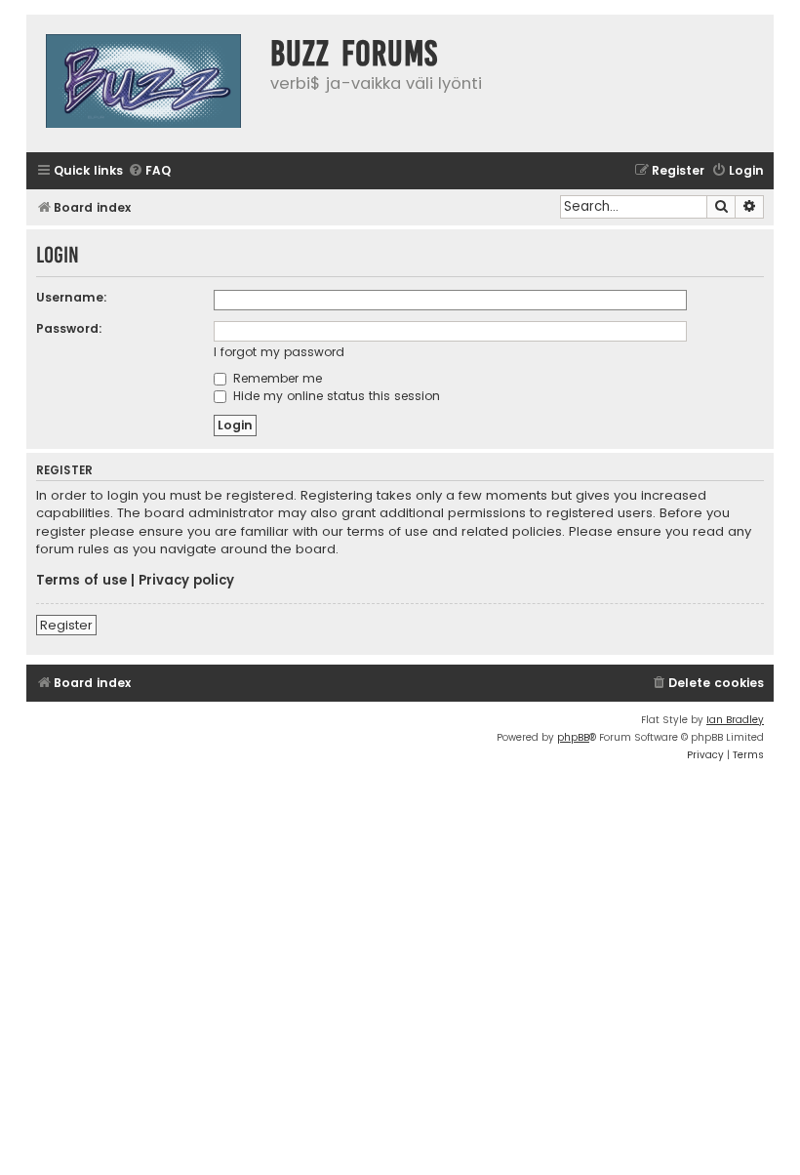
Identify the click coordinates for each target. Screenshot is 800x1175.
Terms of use (81, 580)
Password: (69, 328)
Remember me (275, 378)
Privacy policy (186, 580)
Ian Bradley (735, 719)
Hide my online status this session (334, 395)
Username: (71, 297)
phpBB (573, 737)
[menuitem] (149, 171)
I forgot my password (279, 351)
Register (66, 625)
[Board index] (143, 83)
